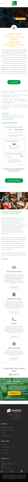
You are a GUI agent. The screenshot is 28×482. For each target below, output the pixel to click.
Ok (10, 479)
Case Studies (4, 453)
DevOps (3, 433)
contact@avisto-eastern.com (9, 463)
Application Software (7, 427)
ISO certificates (5, 450)
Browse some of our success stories (14, 397)
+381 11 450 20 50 (6, 467)
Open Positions (5, 447)
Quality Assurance (6, 435)
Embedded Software (7, 430)
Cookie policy (15, 479)
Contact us (4, 444)
